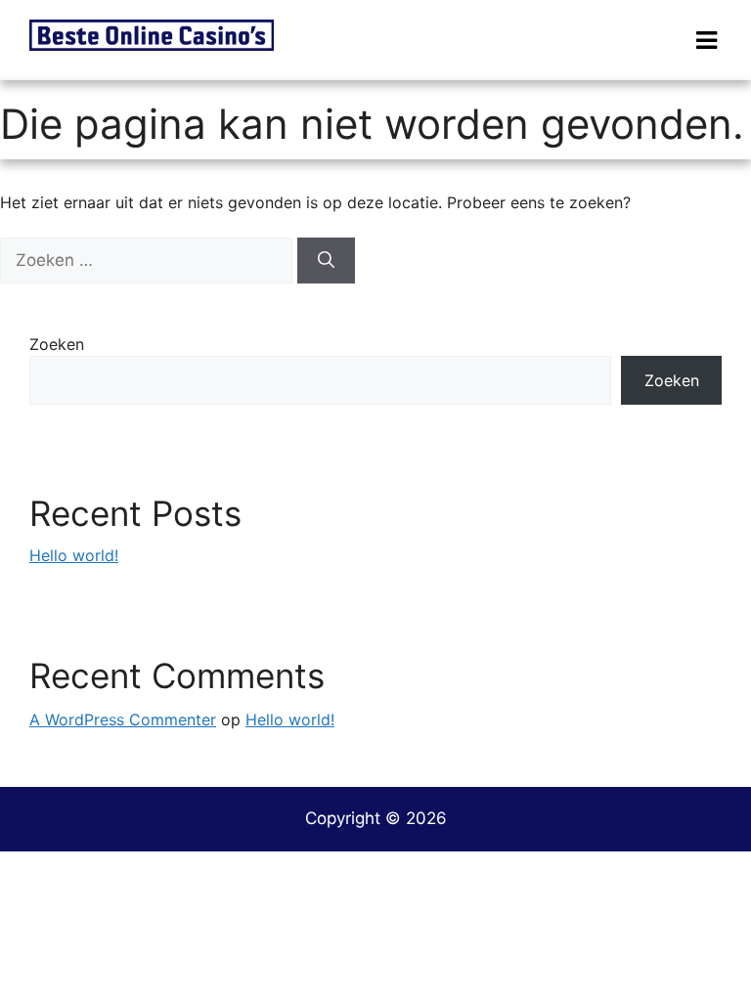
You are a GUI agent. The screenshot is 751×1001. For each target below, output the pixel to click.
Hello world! (73, 555)
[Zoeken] (326, 261)
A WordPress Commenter (122, 719)
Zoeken (56, 344)
